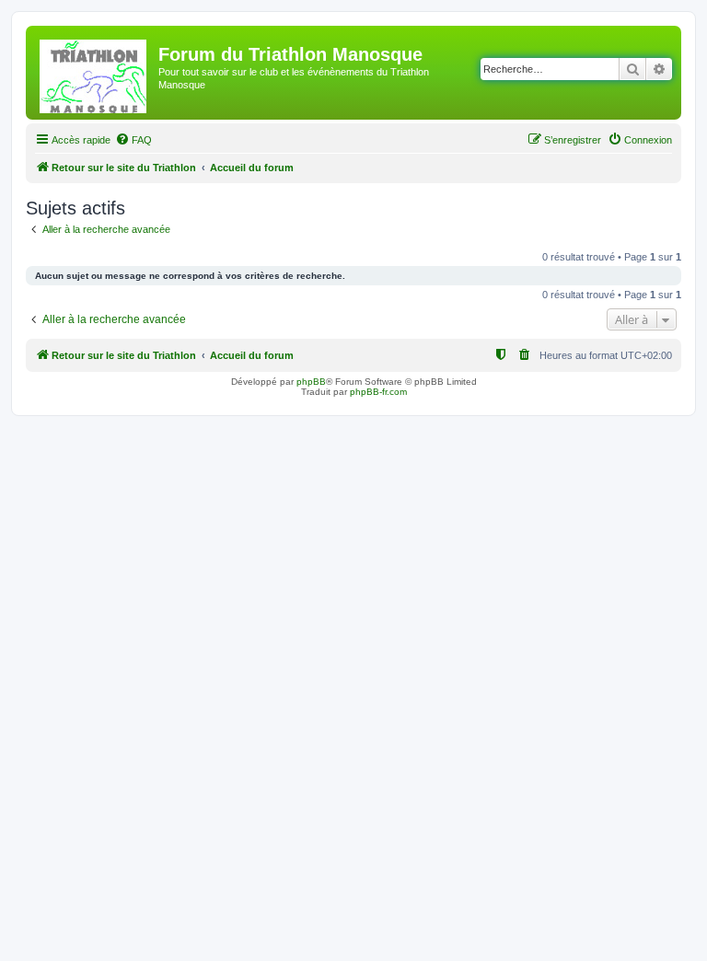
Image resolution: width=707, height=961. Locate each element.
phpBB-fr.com (378, 392)
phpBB (311, 381)
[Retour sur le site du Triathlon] (94, 72)
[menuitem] (133, 140)
